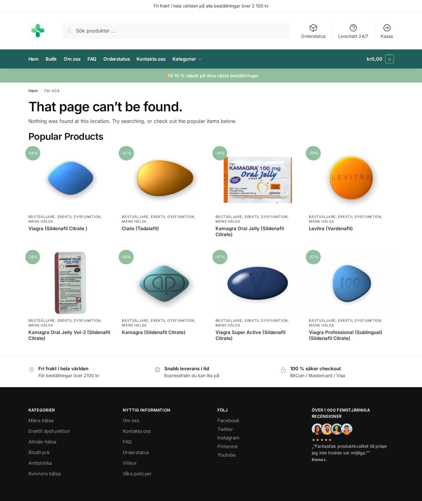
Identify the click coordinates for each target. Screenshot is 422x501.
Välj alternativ (70, 238)
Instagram (228, 438)
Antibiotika (40, 463)
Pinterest (227, 446)
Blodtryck (39, 452)
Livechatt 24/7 (353, 36)
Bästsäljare (41, 217)
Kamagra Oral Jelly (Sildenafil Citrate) (250, 231)
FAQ (127, 442)
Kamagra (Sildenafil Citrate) (154, 332)
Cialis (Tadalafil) (140, 228)
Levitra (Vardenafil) (331, 228)
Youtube (226, 455)
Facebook (228, 420)
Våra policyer (137, 474)
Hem (33, 90)
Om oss (131, 420)
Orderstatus (313, 36)
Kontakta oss (137, 431)
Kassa (387, 36)
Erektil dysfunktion (79, 217)
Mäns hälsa (40, 221)
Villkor (130, 463)
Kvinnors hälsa (44, 474)
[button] (380, 59)
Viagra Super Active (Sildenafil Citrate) (250, 335)
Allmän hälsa (42, 442)
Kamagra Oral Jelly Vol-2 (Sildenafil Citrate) (69, 335)
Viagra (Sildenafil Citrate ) (57, 228)
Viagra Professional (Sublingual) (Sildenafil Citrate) (345, 335)
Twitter (225, 429)
